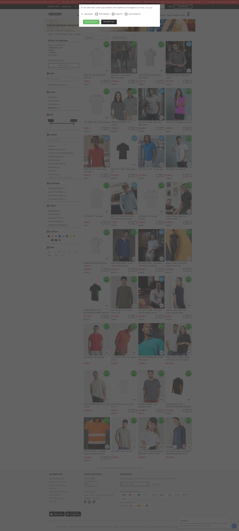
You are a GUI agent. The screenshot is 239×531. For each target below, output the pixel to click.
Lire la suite (148, 7)
